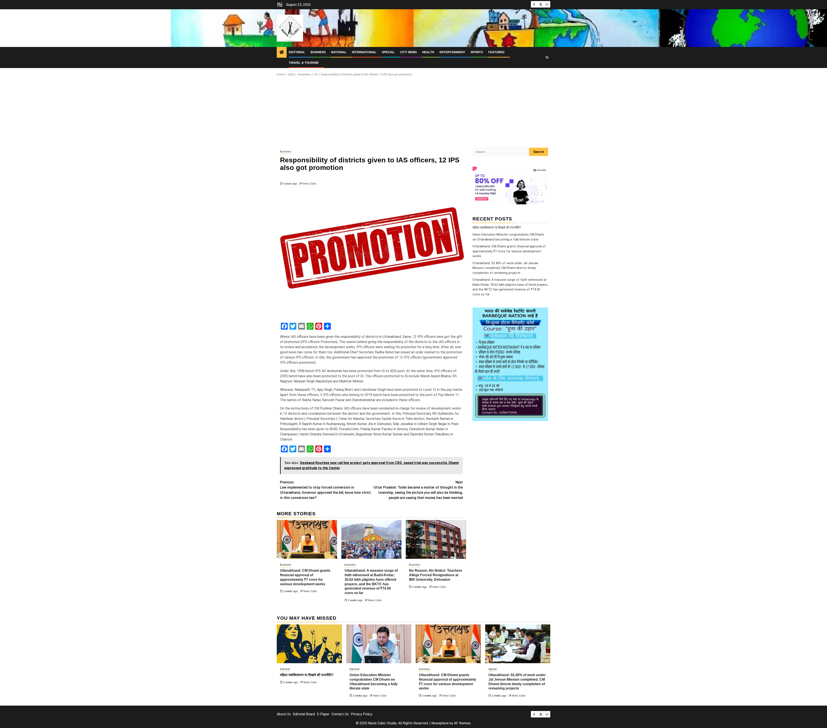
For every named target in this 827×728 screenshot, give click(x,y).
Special (388, 52)
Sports (477, 52)
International (364, 52)
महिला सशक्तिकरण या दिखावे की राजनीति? (497, 227)
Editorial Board (304, 714)
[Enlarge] (542, 313)
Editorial (297, 52)
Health (428, 52)
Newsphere (440, 723)
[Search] (547, 57)
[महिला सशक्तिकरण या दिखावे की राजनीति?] (309, 643)
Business (318, 52)
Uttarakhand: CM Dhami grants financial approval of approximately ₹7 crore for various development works (509, 251)
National (339, 52)
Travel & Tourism (304, 62)
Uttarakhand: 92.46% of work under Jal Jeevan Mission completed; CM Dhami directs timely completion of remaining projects (505, 268)
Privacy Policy (361, 714)
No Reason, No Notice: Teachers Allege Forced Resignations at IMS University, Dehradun (435, 575)
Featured (496, 52)
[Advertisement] (413, 113)
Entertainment (452, 52)
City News (408, 52)
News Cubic (309, 183)
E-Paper (323, 714)
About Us (284, 714)
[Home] (281, 53)
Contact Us (340, 714)
